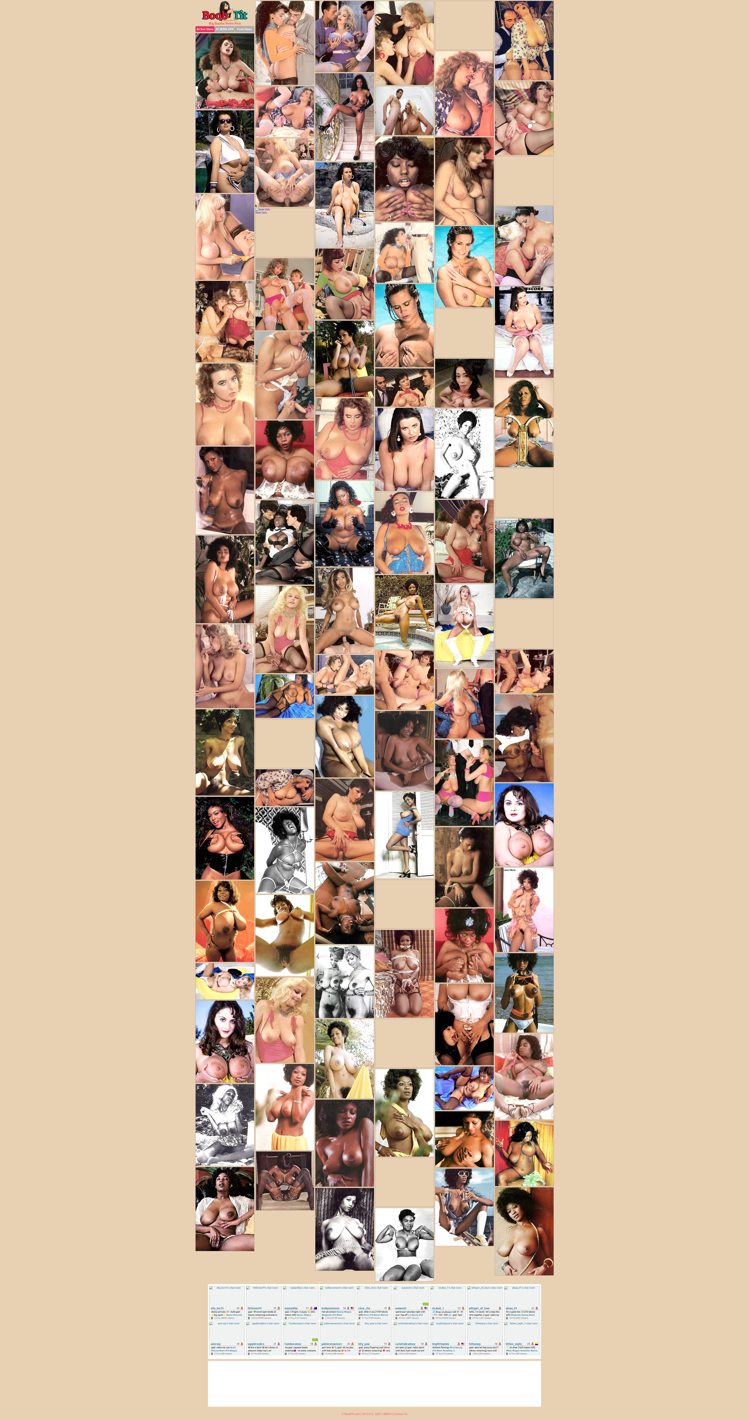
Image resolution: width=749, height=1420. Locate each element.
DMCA (387, 1414)
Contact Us (400, 1414)
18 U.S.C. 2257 (371, 1414)
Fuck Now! (244, 29)
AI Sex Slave (205, 29)
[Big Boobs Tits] (224, 11)
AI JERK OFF (225, 29)
